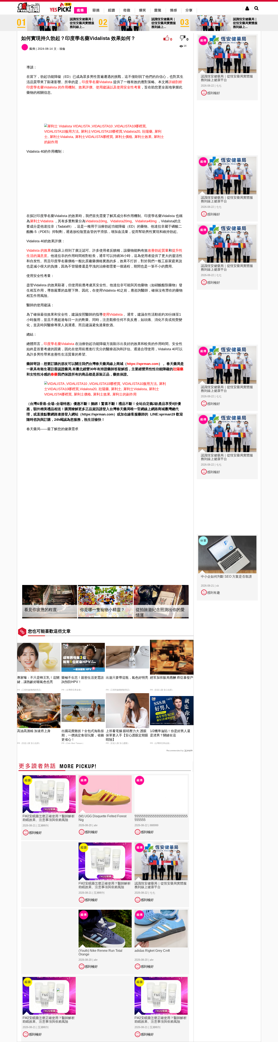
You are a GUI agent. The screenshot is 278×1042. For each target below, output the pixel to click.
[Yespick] (61, 11)
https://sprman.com (143, 364)
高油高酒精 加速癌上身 (33, 731)
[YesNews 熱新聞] (28, 13)
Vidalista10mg (96, 221)
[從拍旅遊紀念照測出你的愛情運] (161, 602)
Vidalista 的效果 (38, 250)
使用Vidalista (113, 314)
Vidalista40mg (146, 221)
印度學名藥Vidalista (97, 82)
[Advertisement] (105, 108)
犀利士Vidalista (42, 221)
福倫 (62, 48)
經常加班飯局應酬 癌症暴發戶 (171, 677)
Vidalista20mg (121, 221)
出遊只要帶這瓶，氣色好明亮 (127, 677)
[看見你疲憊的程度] (50, 602)
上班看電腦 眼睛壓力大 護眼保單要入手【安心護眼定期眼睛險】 (127, 735)
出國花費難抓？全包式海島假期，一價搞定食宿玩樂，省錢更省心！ (82, 735)
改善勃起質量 (158, 250)
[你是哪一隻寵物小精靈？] (105, 602)
